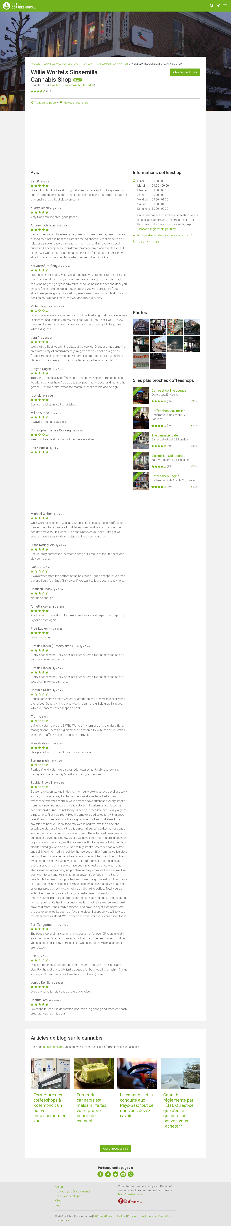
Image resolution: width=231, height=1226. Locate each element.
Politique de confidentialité (141, 1216)
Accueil (35, 63)
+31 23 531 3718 (148, 242)
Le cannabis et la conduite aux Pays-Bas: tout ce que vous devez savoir (136, 1105)
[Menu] (225, 5)
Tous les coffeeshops (67, 1196)
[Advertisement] (115, 138)
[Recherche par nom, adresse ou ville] (211, 6)
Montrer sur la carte (186, 72)
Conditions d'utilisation (113, 1216)
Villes (58, 1200)
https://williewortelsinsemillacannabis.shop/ (164, 235)
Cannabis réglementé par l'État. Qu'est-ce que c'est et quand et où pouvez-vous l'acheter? (178, 1110)
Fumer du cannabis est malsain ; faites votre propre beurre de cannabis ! (91, 1107)
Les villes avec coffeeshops (61, 63)
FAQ (95, 1216)
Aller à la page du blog (115, 1148)
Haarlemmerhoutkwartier (112, 63)
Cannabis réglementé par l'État (157, 229)
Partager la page (45, 102)
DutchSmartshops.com (131, 1194)
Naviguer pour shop (75, 102)
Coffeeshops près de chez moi (72, 1191)
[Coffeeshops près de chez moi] (218, 6)
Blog (57, 1205)
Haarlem (87, 63)
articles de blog (53, 1047)
